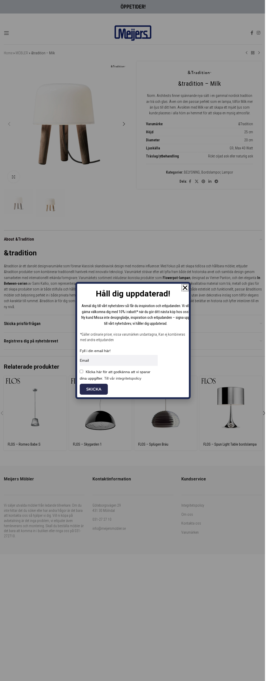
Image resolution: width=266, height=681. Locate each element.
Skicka (93, 389)
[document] (133, 340)
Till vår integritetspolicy (122, 378)
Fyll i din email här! (95, 351)
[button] (185, 288)
